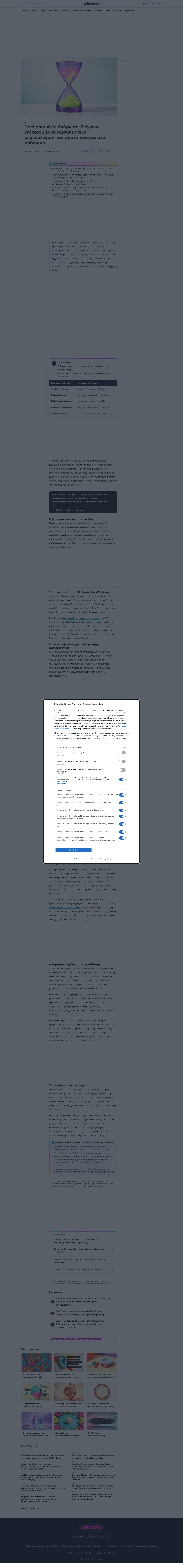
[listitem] (91, 747)
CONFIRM (73, 850)
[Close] (134, 704)
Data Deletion (77, 859)
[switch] (122, 752)
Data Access (91, 859)
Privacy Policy (105, 859)
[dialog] (91, 781)
